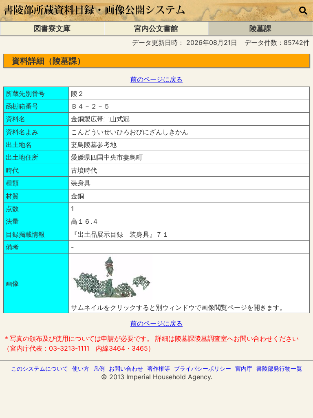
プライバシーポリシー (202, 368)
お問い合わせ (126, 368)
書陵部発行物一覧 (279, 368)
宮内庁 (243, 368)
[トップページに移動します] (94, 17)
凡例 (99, 368)
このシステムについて (39, 368)
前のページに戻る (156, 79)
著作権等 (158, 368)
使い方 (80, 368)
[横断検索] (303, 10)
